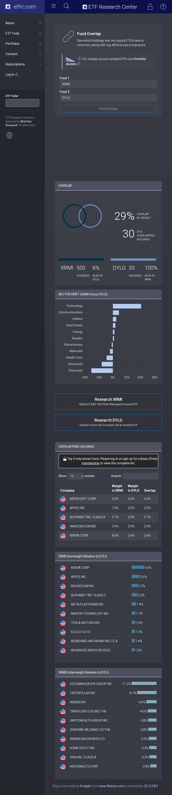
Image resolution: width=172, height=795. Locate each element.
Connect (11, 54)
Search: (116, 476)
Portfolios (12, 43)
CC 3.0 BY (151, 786)
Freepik (85, 786)
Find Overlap (108, 109)
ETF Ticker (12, 96)
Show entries (76, 476)
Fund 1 (64, 78)
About (10, 23)
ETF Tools (12, 33)
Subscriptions (15, 64)
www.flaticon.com (111, 786)
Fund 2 (64, 92)
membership (91, 463)
